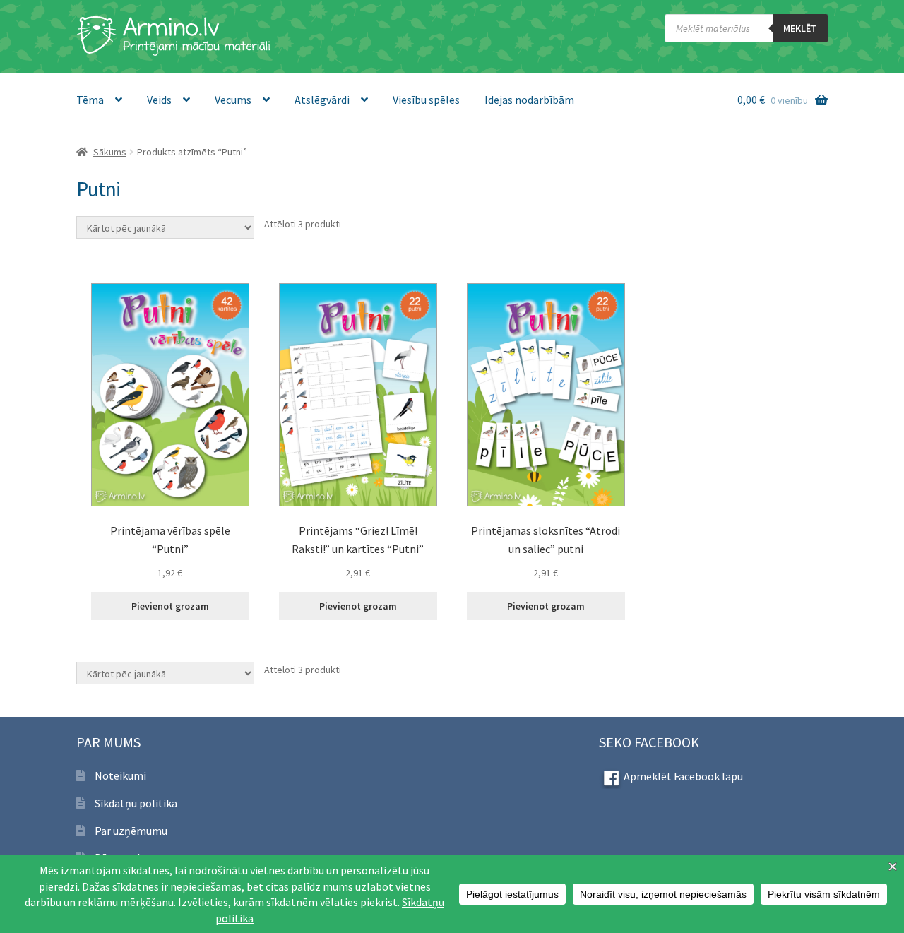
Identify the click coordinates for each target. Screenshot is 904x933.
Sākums (109, 151)
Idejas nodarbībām (529, 100)
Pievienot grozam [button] (170, 606)
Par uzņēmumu (131, 831)
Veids (159, 100)
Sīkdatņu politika (136, 803)
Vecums (233, 100)
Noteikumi (120, 775)
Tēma (90, 100)
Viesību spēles (426, 100)
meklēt (800, 28)
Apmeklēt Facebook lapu (683, 776)
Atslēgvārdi (322, 100)
